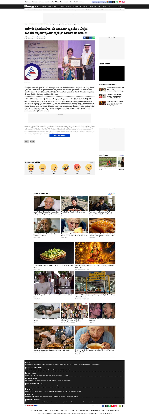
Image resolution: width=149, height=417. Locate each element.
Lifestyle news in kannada (32, 396)
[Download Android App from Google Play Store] (120, 406)
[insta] (123, 2)
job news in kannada (30, 402)
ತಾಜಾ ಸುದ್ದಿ (43, 6)
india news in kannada (77, 364)
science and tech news (57, 386)
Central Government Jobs (115, 10)
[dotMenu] (109, 6)
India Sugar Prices (37, 10)
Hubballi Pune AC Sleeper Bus (66, 10)
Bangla (66, 1)
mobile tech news (45, 386)
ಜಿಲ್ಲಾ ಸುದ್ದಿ (85, 6)
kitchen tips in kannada (72, 396)
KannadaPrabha (49, 1)
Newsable (35, 1)
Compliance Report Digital (106, 410)
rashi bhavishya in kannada (32, 391)
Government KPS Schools (82, 10)
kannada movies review (44, 370)
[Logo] (31, 6)
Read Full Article (59, 135)
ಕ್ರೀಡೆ (91, 6)
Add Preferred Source (99, 2)
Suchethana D (41, 37)
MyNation (81, 1)
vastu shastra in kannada (63, 391)
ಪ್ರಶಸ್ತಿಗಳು (32, 141)
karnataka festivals (76, 391)
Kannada (41, 1)
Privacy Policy (55, 410)
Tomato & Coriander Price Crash (99, 10)
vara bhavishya (52, 391)
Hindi (70, 1)
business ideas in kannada (64, 380)
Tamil (61, 1)
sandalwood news (56, 370)
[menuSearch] (123, 6)
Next (123, 10)
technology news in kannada (32, 386)
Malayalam (28, 1)
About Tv (41, 410)
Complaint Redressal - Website (76, 410)
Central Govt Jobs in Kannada (81, 402)
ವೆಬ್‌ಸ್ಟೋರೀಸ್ (77, 6)
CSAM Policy (63, 410)
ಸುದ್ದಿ (49, 6)
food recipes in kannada (46, 396)
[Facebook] (110, 2)
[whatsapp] (117, 2)
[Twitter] (113, 2)
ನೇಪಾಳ (26, 141)
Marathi (76, 1)
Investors (116, 410)
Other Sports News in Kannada (60, 375)
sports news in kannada (31, 375)
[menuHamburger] (121, 6)
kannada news (29, 364)
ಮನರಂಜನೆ (61, 6)
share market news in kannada (48, 380)
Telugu (57, 1)
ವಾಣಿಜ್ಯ (104, 6)
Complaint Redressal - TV (91, 410)
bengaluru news (59, 364)
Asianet (31, 406)
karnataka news (50, 364)
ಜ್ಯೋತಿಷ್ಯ (68, 6)
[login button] (118, 6)
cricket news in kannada (45, 375)
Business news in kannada (32, 380)
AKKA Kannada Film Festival (50, 10)
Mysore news (67, 364)
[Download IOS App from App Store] (123, 406)
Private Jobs (40, 402)
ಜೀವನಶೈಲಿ (97, 6)
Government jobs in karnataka (65, 402)
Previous (120, 10)
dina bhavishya (44, 391)
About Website (34, 410)
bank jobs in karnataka (50, 402)
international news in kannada (92, 364)
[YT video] (120, 2)
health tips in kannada (59, 396)
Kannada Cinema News (31, 370)
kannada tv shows (66, 370)
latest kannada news (39, 364)
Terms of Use (47, 410)
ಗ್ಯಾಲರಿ (54, 6)
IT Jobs (92, 402)
